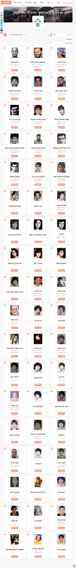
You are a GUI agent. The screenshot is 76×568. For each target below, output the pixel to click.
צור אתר (6, 2)
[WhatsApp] (1, 20)
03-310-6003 (28, 2)
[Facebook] (1, 15)
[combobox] (41, 34)
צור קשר (42, 2)
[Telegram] (1, 25)
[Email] (1, 17)
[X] (1, 30)
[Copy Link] (1, 33)
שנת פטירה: (50, 34)
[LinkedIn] (1, 22)
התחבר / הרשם (17, 2)
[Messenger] (1, 28)
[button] (74, 566)
